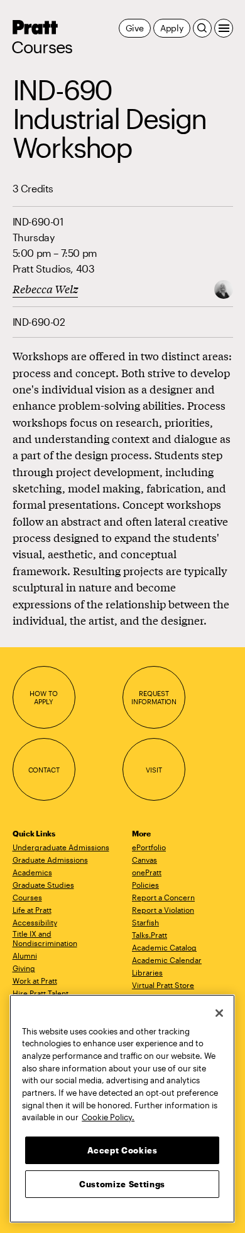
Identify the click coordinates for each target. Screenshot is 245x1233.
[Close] (219, 1013)
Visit (153, 770)
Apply (171, 28)
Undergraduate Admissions (61, 847)
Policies (145, 884)
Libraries (147, 972)
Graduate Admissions (50, 859)
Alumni (25, 955)
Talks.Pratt (149, 934)
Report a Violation (163, 909)
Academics (32, 872)
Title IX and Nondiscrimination (45, 938)
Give (135, 28)
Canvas (144, 859)
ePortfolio (149, 847)
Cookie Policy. (108, 1117)
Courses (42, 47)
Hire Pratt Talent (40, 993)
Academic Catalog (164, 947)
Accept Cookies (122, 1150)
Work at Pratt (35, 980)
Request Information (154, 697)
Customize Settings (122, 1184)
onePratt (146, 872)
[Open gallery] (223, 288)
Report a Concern (163, 897)
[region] (122, 1108)
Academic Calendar (167, 959)
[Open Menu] (223, 28)
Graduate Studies (43, 884)
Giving (24, 968)
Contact (44, 770)
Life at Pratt (32, 909)
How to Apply (43, 697)
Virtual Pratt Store (163, 985)
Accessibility (35, 922)
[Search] (202, 28)
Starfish (145, 922)
